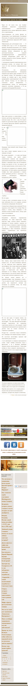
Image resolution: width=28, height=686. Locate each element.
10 (4, 660)
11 (7, 660)
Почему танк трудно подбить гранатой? (6, 648)
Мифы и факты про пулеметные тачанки (7, 604)
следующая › (5, 662)
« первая (4, 655)
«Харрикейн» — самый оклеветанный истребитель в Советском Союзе (7, 581)
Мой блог (4, 671)
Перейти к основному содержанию (9, 1)
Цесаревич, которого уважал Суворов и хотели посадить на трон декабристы (7, 508)
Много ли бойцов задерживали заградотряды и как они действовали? (7, 623)
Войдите (12, 395)
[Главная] (5, 12)
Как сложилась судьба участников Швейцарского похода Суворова (7, 497)
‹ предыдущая (5, 656)
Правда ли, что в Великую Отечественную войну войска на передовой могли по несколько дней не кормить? (7, 636)
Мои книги (5, 676)
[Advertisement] (14, 410)
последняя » (5, 664)
